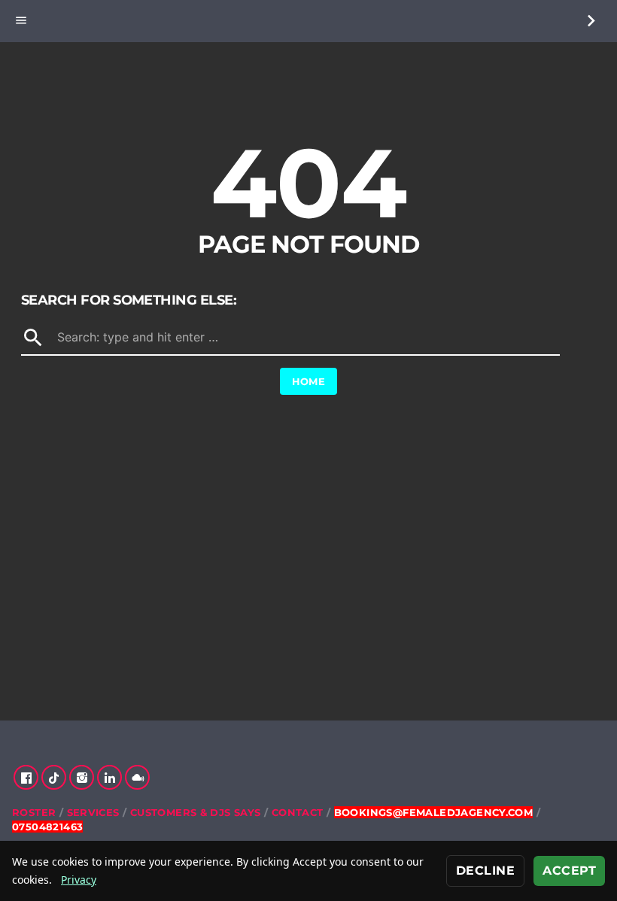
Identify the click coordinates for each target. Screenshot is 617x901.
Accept (569, 870)
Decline (485, 870)
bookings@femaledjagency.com (433, 812)
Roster (34, 812)
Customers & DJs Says (195, 812)
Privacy (78, 879)
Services (93, 812)
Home (309, 381)
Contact (298, 812)
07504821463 (47, 827)
